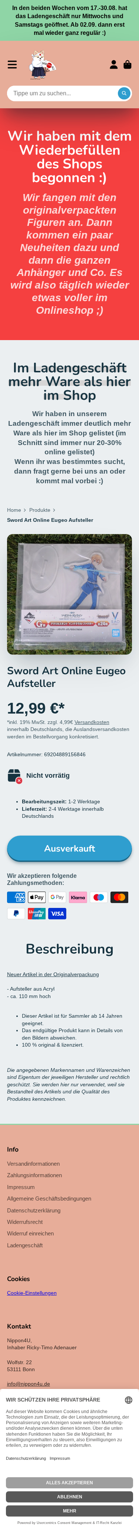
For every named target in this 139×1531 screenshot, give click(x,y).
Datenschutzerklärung (33, 1210)
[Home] (42, 64)
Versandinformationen (33, 1163)
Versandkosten (92, 722)
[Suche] (124, 93)
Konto (113, 64)
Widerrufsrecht (25, 1222)
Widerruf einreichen (30, 1233)
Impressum (21, 1187)
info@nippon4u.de (28, 1384)
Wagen (127, 64)
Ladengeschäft (25, 1245)
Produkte (39, 510)
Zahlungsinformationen (34, 1175)
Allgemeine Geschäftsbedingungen (49, 1198)
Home (14, 510)
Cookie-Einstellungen (32, 1293)
